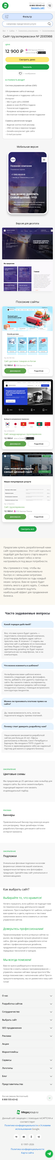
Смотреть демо (27, 59)
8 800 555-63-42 (37, 5)
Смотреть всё (27, 529)
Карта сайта (27, 1152)
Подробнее (38, 371)
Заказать (27, 67)
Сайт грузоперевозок (14, 507)
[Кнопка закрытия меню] (53, 2)
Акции (5, 1043)
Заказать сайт (38, 8)
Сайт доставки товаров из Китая (20, 361)
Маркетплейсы (10, 1051)
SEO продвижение (12, 1027)
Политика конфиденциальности (27, 1149)
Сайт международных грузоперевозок (23, 434)
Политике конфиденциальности (21, 1125)
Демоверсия (15, 371)
